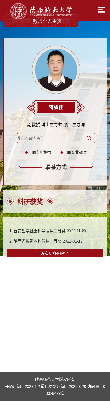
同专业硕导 (77, 152)
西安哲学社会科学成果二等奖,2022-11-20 (50, 231)
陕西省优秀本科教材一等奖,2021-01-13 (48, 241)
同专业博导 (42, 152)
